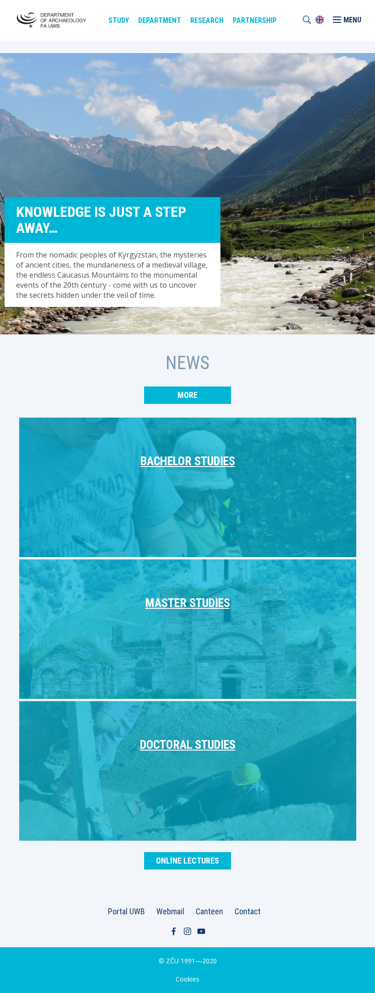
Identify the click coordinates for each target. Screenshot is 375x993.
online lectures (187, 860)
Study (118, 20)
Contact (248, 911)
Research (207, 20)
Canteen (209, 911)
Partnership (255, 20)
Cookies (187, 979)
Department (159, 20)
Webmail (170, 911)
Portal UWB (126, 911)
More (187, 395)
